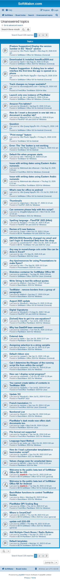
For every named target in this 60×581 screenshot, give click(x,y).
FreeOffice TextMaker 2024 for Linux (32, 390)
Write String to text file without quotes (29, 281)
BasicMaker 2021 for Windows (30, 370)
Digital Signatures (19, 310)
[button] (46, 35)
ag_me (23, 97)
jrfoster (23, 347)
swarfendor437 (26, 243)
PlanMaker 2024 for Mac (27, 465)
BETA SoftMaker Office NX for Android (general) (37, 488)
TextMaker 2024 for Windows (29, 445)
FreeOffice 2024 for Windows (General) (34, 172)
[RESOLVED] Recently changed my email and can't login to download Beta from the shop (33, 239)
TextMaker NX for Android (28, 141)
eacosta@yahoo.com (28, 86)
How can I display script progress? (28, 374)
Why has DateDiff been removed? (27, 327)
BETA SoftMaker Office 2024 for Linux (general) (37, 517)
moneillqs (24, 535)
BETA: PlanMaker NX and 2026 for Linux (34, 233)
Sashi (22, 62)
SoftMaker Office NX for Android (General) (35, 80)
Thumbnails (16, 200)
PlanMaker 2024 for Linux (28, 256)
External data (16, 336)
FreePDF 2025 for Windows (29, 205)
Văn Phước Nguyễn (28, 51)
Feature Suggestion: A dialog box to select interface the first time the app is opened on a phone (33, 71)
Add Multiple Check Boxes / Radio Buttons (31, 532)
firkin (22, 497)
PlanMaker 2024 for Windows (29, 332)
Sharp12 (23, 414)
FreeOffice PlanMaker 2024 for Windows (34, 323)
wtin (21, 157)
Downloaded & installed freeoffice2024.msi (31, 59)
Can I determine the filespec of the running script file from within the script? (32, 364)
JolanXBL (24, 321)
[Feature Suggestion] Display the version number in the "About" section (31, 47)
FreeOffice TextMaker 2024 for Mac (32, 90)
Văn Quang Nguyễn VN (29, 126)
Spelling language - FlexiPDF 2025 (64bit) (31, 220)
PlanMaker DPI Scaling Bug (24, 504)
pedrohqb (24, 274)
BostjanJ (23, 223)
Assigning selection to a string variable (30, 345)
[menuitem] (9, 10)
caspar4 (23, 356)
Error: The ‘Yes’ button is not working (29, 145)
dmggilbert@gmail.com (29, 212)
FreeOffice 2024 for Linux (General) (32, 407)
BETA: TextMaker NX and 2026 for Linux (34, 245)
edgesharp (24, 203)
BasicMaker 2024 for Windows (30, 285)
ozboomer (24, 330)
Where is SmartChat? (20, 512)
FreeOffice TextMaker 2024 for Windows (34, 185)
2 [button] (39, 35)
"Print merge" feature (20, 135)
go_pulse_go (25, 443)
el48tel (22, 524)
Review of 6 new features (22, 229)
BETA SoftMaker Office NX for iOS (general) (35, 477)
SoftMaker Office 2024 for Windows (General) (36, 64)
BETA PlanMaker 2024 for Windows (32, 537)
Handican (24, 434)
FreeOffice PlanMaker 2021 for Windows (34, 436)
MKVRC (23, 463)
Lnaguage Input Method (22, 441)
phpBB (21, 575)
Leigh (22, 425)
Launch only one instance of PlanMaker (30, 95)
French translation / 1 (21, 403)
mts (21, 254)
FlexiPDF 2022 (24, 398)
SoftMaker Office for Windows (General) (34, 55)
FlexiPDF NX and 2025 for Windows (32, 119)
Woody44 (24, 106)
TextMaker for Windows (27, 159)
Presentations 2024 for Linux (29, 267)
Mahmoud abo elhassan (29, 168)
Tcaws (22, 231)
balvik (22, 339)
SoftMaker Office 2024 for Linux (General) (35, 276)
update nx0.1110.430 (20, 521)
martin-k (23, 475)
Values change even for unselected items (31, 461)
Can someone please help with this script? (32, 209)
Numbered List (17, 412)
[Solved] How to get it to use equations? (30, 318)
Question (14, 124)
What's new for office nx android (26, 190)
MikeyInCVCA (25, 117)
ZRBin (22, 506)
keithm (22, 515)
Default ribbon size (19, 354)
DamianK (23, 543)
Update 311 (15, 394)
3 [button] (43, 35)
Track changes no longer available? (28, 84)
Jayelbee (23, 454)
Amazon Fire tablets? (21, 104)
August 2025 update (20, 301)
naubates (24, 388)
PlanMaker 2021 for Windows (29, 216)
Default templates (18, 541)
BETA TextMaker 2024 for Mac (30, 545)
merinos (23, 405)
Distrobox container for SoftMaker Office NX (32, 272)
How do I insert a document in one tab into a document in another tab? (33, 113)
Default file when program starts (26, 154)
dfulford (23, 283)
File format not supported (23, 432)
